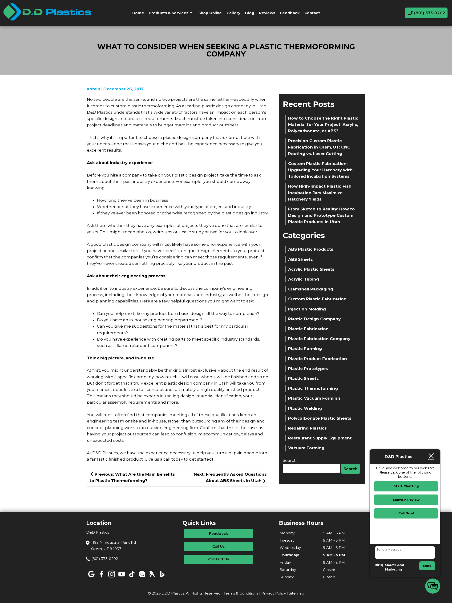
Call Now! (406, 513)
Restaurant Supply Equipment (320, 438)
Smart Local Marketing (394, 567)
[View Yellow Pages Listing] (152, 577)
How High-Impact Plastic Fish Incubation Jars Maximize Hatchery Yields (319, 192)
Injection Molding (307, 309)
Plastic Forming (305, 348)
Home (138, 13)
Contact (312, 13)
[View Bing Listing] (162, 577)
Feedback (290, 13)
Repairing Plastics (307, 428)
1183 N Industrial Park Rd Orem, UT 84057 (113, 545)
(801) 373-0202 (104, 558)
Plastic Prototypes (308, 368)
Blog (249, 13)
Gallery (233, 13)
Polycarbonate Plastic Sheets (319, 418)
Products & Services (168, 13)
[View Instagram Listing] (111, 577)
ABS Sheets (300, 259)
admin (93, 89)
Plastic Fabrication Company (319, 338)
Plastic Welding (305, 408)
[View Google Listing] (91, 577)
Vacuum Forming (306, 448)
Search (290, 460)
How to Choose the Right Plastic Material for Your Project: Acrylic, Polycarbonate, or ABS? (323, 124)
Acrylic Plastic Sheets (311, 269)
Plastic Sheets (303, 378)
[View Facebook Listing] (101, 577)
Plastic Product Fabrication (317, 358)
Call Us (218, 546)
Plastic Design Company (314, 319)
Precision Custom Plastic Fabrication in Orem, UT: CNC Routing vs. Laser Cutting (319, 147)
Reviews (267, 13)
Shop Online (210, 13)
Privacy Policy (273, 593)
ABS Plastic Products (310, 249)
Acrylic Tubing (303, 279)
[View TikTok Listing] (132, 577)
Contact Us (218, 559)
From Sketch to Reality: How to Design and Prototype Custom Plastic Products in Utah (321, 215)
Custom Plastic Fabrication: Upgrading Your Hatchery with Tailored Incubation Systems (320, 170)
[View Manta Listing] (142, 577)
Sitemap (296, 593)
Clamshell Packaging (310, 289)
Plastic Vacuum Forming (314, 398)
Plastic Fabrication (308, 328)
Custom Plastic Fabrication (317, 299)
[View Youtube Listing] (122, 577)
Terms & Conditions (241, 593)
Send (427, 565)
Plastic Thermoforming (313, 388)
